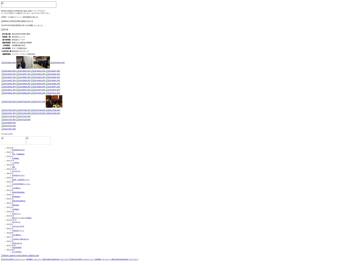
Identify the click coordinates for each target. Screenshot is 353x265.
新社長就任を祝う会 (18, 150)
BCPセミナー (16, 213)
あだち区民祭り (17, 252)
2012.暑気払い (16, 235)
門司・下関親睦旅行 (18, 154)
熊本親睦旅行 (16, 196)
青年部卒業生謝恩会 (18, 192)
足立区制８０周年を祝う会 (20, 239)
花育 (13, 167)
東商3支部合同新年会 (18, 201)
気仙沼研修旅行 (17, 247)
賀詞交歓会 (15, 205)
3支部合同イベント (18, 230)
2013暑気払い (16, 188)
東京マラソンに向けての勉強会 (21, 218)
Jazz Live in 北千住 (18, 226)
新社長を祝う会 (17, 243)
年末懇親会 (15, 158)
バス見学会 (15, 162)
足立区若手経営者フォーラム (21, 184)
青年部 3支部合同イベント (21, 179)
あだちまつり (16, 171)
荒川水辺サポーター (18, 175)
